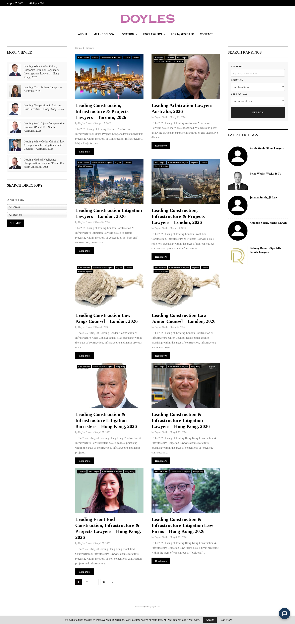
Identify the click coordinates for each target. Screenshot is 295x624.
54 (103, 582)
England (118, 162)
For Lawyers (152, 34)
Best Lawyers (83, 57)
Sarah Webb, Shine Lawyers (267, 148)
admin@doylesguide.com (151, 607)
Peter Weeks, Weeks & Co (265, 174)
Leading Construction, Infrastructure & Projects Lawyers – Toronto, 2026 (101, 111)
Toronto (136, 57)
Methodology (104, 34)
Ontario (127, 57)
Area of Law (239, 94)
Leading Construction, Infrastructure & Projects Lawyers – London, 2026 (178, 216)
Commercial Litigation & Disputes (169, 61)
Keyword (237, 66)
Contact (206, 34)
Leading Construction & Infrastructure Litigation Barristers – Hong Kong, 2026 (106, 420)
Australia (170, 57)
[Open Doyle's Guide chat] (284, 613)
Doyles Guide (85, 123)
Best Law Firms (161, 471)
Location (127, 34)
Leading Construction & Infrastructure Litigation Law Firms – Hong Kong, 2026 (182, 525)
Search (257, 112)
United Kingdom (85, 166)
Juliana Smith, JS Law (263, 197)
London (127, 162)
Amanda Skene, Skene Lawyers (268, 223)
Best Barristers (84, 267)
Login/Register (182, 34)
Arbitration (159, 57)
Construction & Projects (111, 57)
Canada (95, 57)
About (82, 34)
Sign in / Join (38, 3)
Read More (226, 619)
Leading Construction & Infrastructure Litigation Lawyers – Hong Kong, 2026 (181, 420)
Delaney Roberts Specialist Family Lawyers (266, 250)
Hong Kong (120, 366)
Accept (210, 620)
